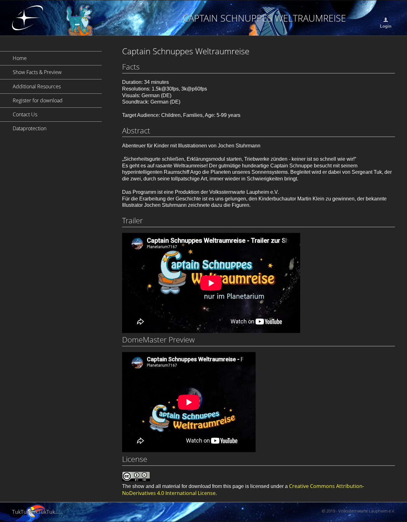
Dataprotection (29, 128)
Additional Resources (37, 86)
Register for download (38, 100)
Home (20, 58)
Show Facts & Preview (37, 72)
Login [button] (385, 26)
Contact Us (25, 114)
